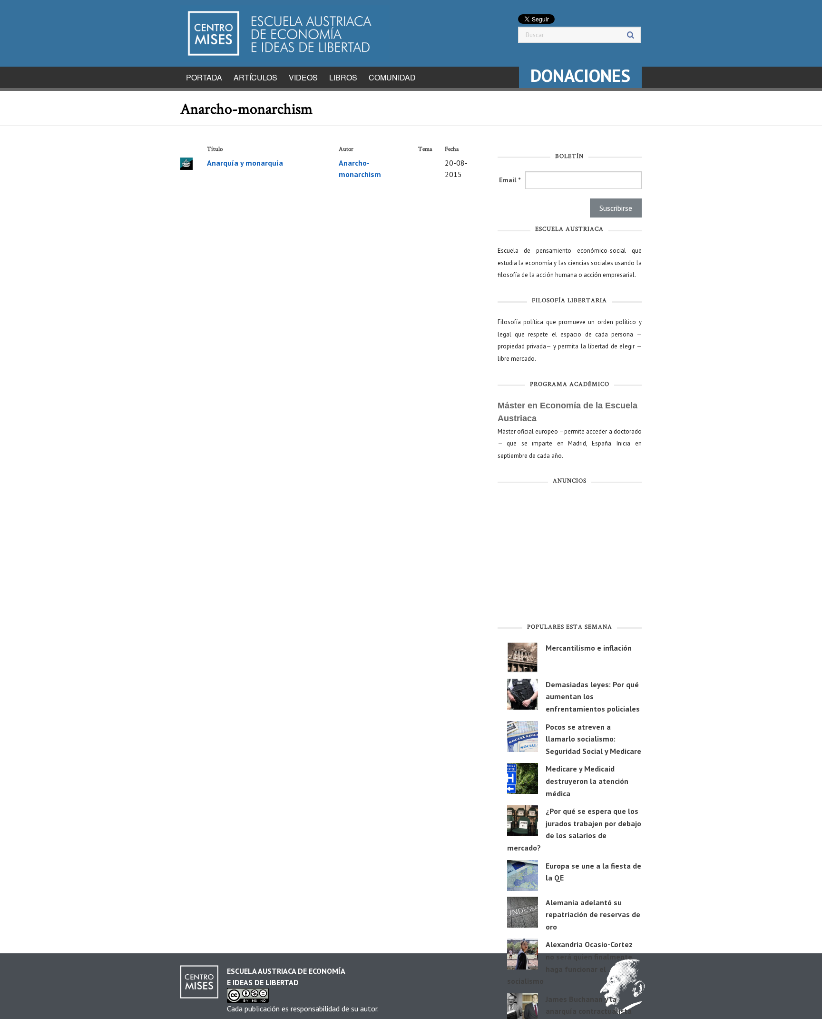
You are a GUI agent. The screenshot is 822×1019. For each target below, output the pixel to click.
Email (509, 180)
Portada (204, 77)
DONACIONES (580, 75)
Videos (303, 77)
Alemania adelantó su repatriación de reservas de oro (593, 914)
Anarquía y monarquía (245, 163)
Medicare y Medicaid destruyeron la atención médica (587, 781)
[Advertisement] (570, 555)
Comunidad (392, 77)
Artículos (255, 77)
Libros (343, 77)
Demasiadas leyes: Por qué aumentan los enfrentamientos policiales (593, 696)
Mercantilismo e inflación (589, 648)
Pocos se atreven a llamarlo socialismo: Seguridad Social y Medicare (593, 739)
